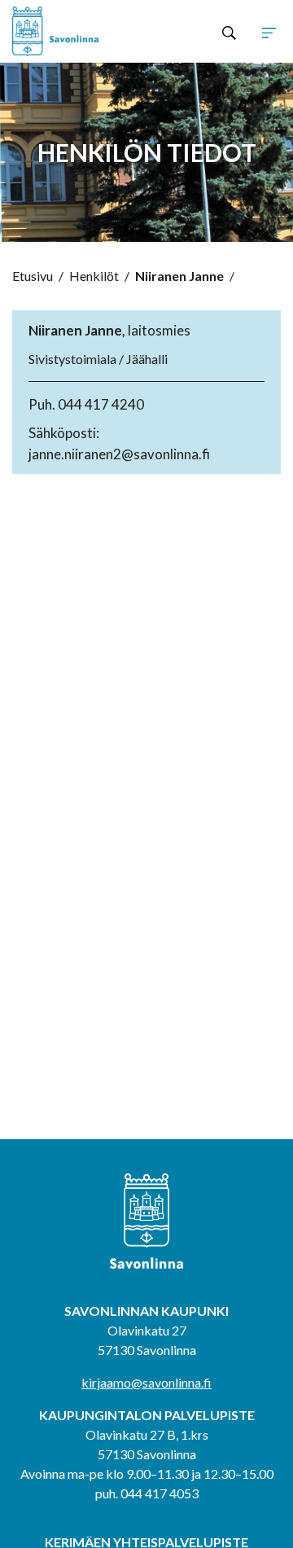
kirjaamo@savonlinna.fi (146, 1382)
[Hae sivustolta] (229, 31)
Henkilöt (94, 275)
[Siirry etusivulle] (66, 31)
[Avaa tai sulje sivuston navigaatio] (269, 31)
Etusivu (32, 275)
